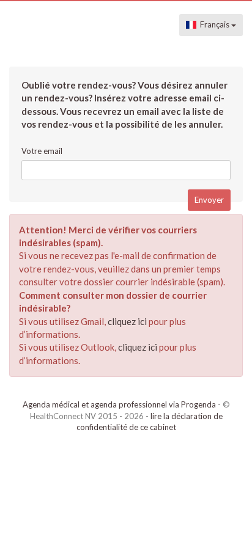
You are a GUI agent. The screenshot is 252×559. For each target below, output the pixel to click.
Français (213, 24)
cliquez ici (127, 321)
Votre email (41, 151)
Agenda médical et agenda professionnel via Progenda (119, 404)
